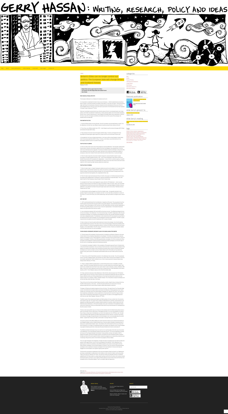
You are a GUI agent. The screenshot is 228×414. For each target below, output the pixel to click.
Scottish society (129, 137)
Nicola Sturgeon (137, 135)
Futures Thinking (130, 80)
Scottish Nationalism (140, 133)
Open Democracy (130, 135)
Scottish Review (129, 132)
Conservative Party (89, 373)
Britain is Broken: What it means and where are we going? (118, 394)
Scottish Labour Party (130, 136)
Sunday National (139, 136)
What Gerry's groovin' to (131, 86)
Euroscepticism (102, 373)
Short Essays (129, 85)
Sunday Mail (143, 137)
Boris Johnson (117, 372)
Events (127, 78)
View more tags (129, 142)
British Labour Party (138, 140)
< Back (81, 73)
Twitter (142, 92)
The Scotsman (143, 132)
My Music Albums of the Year (132, 112)
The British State (137, 137)
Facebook (131, 92)
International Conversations (132, 81)
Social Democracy (130, 140)
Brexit (122, 372)
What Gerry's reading (130, 88)
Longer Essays (129, 83)
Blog (85, 370)
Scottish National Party (134, 139)
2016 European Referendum (90, 372)
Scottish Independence (138, 131)
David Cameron (96, 373)
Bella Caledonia (112, 372)
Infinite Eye (120, 409)
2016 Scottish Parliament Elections (102, 372)
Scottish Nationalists (130, 133)
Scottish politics (108, 373)
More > (93, 390)
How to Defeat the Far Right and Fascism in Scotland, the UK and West (118, 390)
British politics (82, 373)
